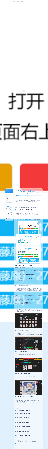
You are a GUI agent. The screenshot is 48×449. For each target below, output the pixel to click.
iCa (23, 192)
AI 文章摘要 (8, 206)
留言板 (7, 196)
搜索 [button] (9, 202)
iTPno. (8, 1)
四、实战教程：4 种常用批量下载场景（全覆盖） (9, 213)
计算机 (20, 192)
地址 (20, 288)
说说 (7, 197)
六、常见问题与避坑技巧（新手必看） (9, 216)
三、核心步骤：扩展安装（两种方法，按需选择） (9, 211)
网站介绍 (7, 198)
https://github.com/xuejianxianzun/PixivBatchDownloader (26, 219)
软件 (21, 192)
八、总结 (7, 219)
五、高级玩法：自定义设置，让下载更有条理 (9, 214)
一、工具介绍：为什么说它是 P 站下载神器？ (9, 208)
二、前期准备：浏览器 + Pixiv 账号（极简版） (9, 209)
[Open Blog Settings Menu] (46, 447)
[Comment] (46, 444)
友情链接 (7, 199)
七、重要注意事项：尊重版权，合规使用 (9, 218)
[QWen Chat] (46, 445)
